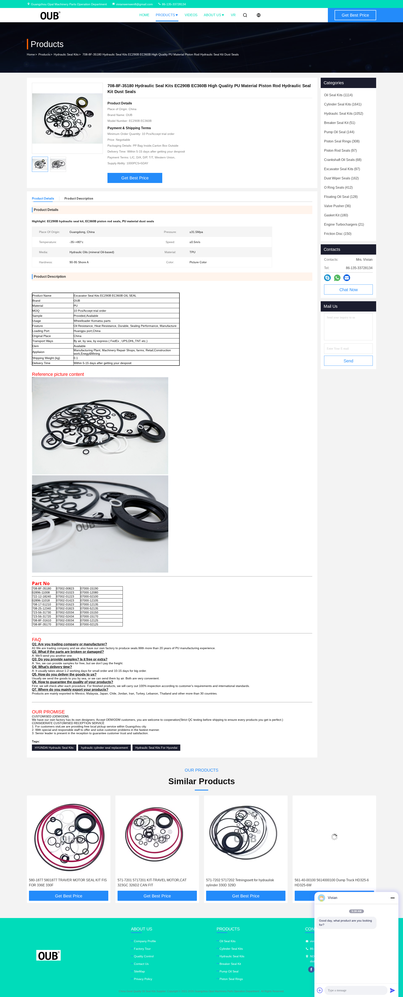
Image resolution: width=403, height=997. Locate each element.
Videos (191, 15)
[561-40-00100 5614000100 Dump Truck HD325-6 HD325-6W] (245, 837)
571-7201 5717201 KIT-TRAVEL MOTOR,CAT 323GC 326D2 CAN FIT (63, 882)
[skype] (327, 277)
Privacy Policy (143, 979)
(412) (338, 187)
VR (233, 15)
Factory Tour (142, 948)
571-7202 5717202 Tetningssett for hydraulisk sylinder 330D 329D (151, 882)
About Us (212, 15)
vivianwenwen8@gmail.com (134, 4)
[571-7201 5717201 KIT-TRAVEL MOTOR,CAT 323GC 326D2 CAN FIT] (68, 837)
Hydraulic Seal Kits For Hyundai (156, 747)
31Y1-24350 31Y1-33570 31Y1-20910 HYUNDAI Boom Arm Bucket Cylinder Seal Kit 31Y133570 (331, 882)
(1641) (342, 104)
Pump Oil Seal (229, 971)
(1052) (343, 113)
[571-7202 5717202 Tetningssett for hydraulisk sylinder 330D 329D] (157, 837)
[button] (34, 844)
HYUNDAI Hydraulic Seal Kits (54, 747)
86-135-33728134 (173, 4)
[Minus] (392, 897)
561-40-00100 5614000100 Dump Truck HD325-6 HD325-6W (243, 882)
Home (144, 15)
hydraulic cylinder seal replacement (104, 747)
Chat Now (348, 289)
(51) (339, 123)
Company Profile (145, 941)
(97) (340, 150)
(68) (342, 160)
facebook (311, 969)
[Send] (392, 990)
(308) (342, 141)
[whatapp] (337, 278)
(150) (337, 233)
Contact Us (141, 963)
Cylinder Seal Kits (231, 948)
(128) (341, 197)
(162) (341, 178)
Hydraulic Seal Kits (66, 54)
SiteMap (139, 971)
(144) (339, 132)
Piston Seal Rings (231, 979)
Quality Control (144, 956)
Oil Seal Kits (228, 941)
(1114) (338, 95)
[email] (346, 277)
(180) (336, 215)
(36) (337, 206)
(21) (344, 224)
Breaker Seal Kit (230, 963)
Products (165, 15)
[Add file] (320, 990)
